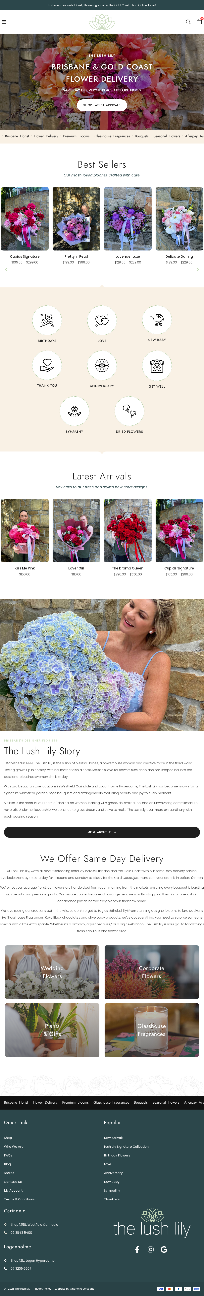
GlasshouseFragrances (151, 1030)
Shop (8, 1138)
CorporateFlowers (151, 972)
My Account (13, 1190)
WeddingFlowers (52, 972)
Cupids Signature (25, 256)
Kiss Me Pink (25, 568)
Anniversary (113, 1173)
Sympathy (112, 1190)
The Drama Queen (127, 568)
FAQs (8, 1155)
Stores (9, 1173)
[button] (6, 269)
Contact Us (13, 1181)
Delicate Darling (179, 256)
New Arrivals (113, 1138)
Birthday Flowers (117, 1155)
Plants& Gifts (52, 1030)
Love (107, 1164)
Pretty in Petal (76, 256)
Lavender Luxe (128, 256)
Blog (7, 1164)
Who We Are (14, 1146)
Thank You (112, 1199)
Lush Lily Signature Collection (126, 1146)
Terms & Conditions (19, 1199)
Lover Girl (76, 568)
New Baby (112, 1181)
